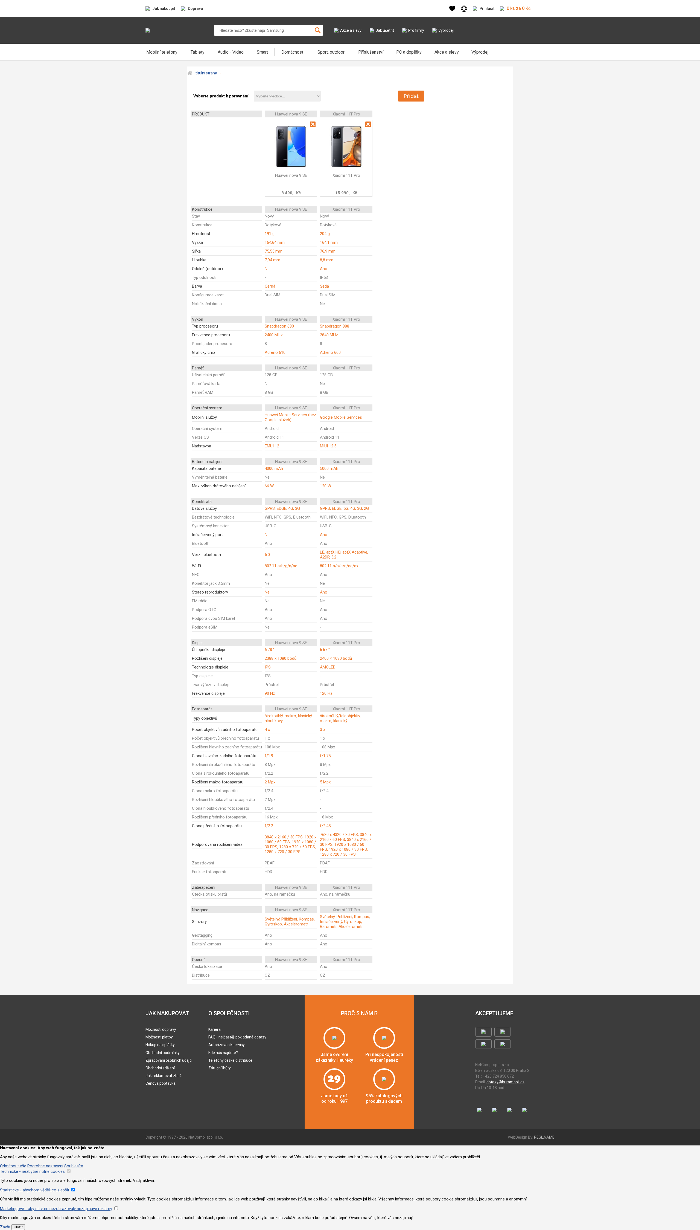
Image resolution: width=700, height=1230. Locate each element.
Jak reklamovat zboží (163, 1075)
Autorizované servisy (226, 1045)
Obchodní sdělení (160, 1068)
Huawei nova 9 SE (291, 175)
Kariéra (214, 1029)
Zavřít (5, 1227)
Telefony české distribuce (230, 1060)
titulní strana (206, 73)
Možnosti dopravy (160, 1029)
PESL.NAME (544, 1137)
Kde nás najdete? (223, 1052)
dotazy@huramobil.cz (505, 1082)
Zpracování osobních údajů (168, 1060)
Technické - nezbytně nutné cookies (32, 1171)
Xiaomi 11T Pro (346, 175)
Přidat (411, 96)
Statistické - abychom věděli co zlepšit (34, 1190)
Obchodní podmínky (162, 1052)
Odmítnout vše (13, 1166)
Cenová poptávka (160, 1083)
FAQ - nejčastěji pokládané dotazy (237, 1037)
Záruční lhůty (219, 1068)
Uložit (18, 1227)
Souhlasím (73, 1166)
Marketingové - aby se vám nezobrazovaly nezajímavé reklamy (56, 1208)
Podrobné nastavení (45, 1166)
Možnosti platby (159, 1037)
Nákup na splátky (160, 1045)
